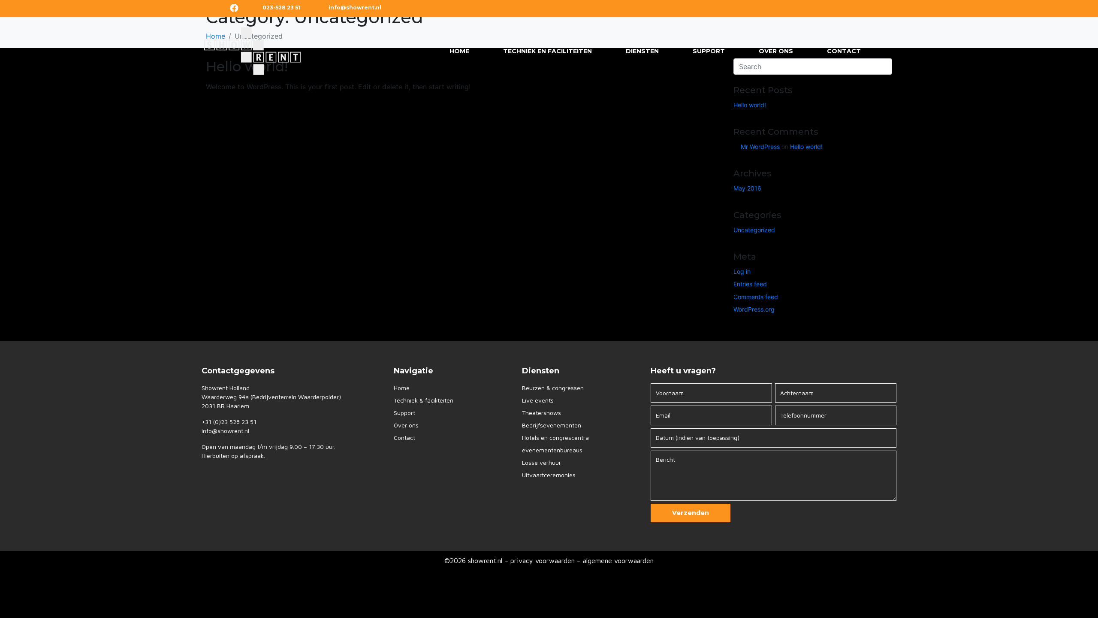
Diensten (642, 51)
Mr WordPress (760, 146)
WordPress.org (754, 309)
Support (709, 51)
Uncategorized (754, 229)
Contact (844, 51)
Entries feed (750, 284)
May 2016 (747, 188)
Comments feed (755, 296)
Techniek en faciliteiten (547, 51)
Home (459, 51)
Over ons (776, 51)
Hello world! (749, 105)
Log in (742, 271)
